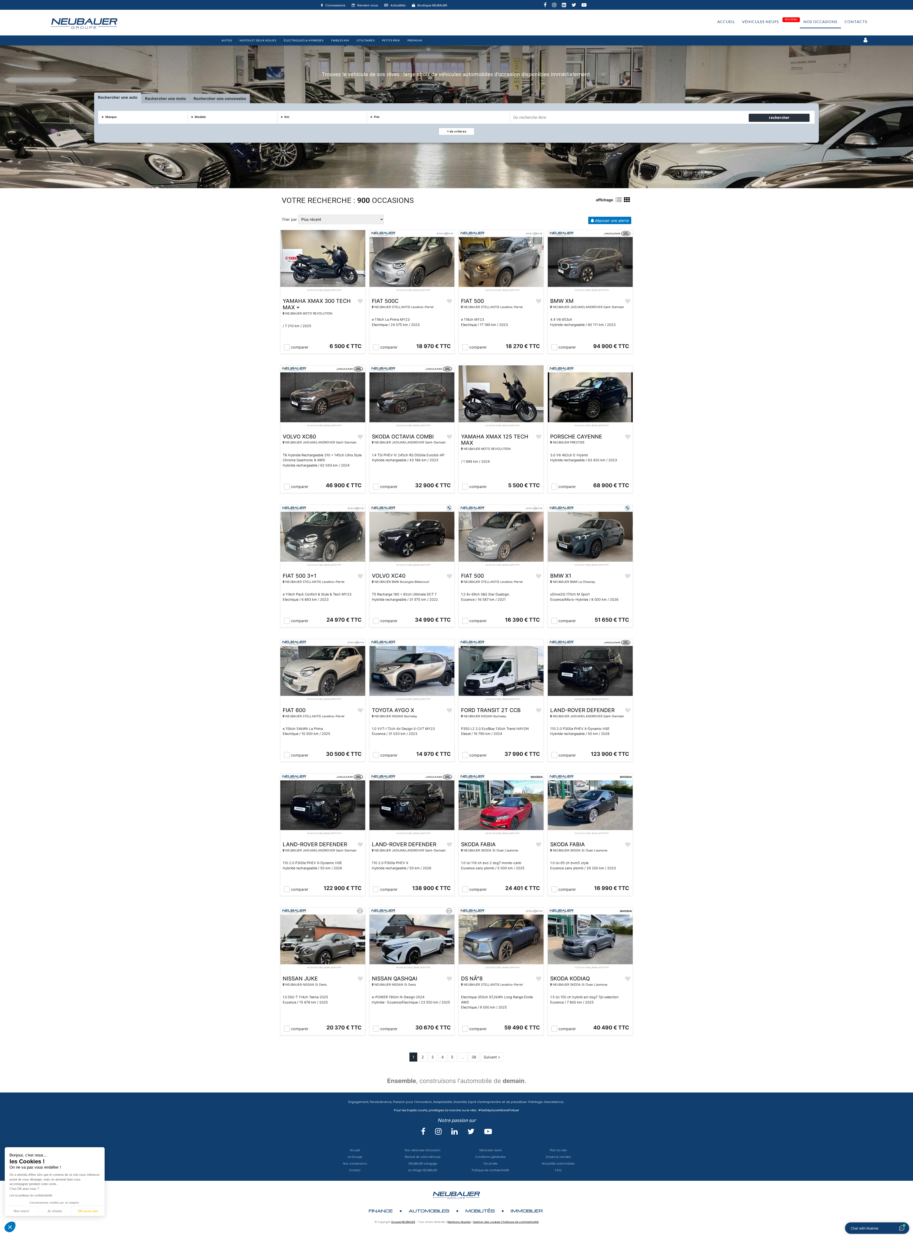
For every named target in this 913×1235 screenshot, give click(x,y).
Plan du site (558, 1150)
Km (286, 117)
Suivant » (492, 1057)
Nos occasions (820, 21)
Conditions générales (490, 1157)
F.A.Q (558, 1170)
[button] (10, 1227)
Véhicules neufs (760, 21)
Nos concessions (355, 1163)
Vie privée (490, 1163)
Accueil (726, 21)
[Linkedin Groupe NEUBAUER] (567, 6)
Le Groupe (355, 1157)
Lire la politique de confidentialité (31, 1195)
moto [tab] (181, 98)
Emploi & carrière (558, 1157)
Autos (227, 40)
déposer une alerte (612, 220)
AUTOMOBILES (429, 1210)
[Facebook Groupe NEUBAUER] (548, 6)
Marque (111, 117)
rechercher (779, 117)
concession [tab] (235, 98)
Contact (354, 1170)
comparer (299, 347)
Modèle (200, 117)
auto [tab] (133, 97)
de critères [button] (457, 131)
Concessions (335, 5)
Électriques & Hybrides (304, 40)
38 (473, 1057)
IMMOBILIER (527, 1210)
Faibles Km (340, 40)
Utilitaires (366, 40)
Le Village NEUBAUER (422, 1170)
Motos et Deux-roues (258, 40)
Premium (415, 40)
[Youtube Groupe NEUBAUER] (587, 6)
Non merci (21, 1211)
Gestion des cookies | (488, 1222)
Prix (376, 117)
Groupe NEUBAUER (403, 1222)
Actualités (398, 5)
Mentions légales (459, 1222)
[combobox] (629, 117)
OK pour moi (88, 1211)
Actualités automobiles (558, 1163)
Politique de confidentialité (490, 1170)
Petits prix (391, 40)
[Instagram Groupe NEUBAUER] (557, 6)
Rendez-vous (367, 5)
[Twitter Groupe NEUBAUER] (577, 6)
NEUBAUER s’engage (422, 1163)
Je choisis (54, 1211)
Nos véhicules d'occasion (423, 1150)
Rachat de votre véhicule (422, 1157)
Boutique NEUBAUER (432, 5)
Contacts (856, 21)
